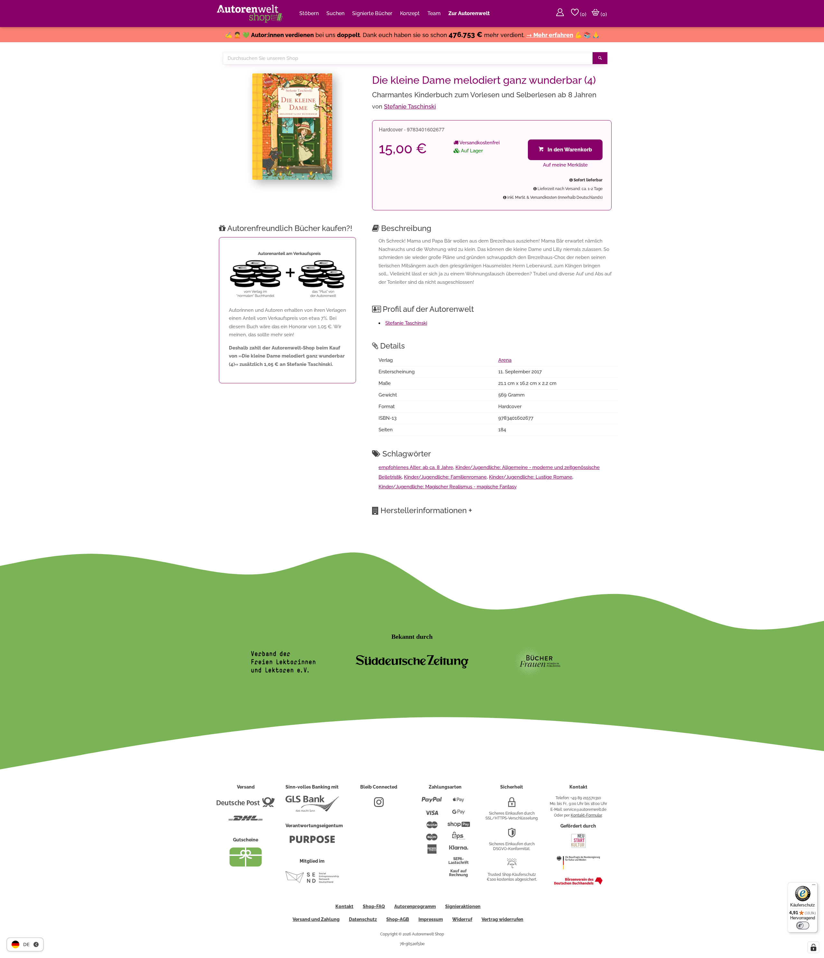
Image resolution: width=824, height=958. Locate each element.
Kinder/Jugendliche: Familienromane (445, 477)
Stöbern (309, 13)
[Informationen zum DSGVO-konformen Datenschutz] (512, 835)
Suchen (335, 13)
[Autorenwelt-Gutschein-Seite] (245, 865)
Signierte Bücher (372, 13)
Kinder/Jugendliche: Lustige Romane (530, 477)
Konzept (410, 13)
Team (434, 13)
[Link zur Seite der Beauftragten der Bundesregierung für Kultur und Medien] (578, 873)
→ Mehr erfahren (549, 35)
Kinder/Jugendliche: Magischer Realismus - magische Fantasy (448, 487)
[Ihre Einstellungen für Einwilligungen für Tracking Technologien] (813, 947)
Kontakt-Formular (586, 815)
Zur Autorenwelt (469, 13)
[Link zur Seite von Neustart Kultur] (578, 847)
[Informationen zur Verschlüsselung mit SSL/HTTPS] (512, 805)
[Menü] (814, 886)
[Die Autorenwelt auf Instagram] (379, 805)
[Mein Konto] (560, 13)
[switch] (802, 925)
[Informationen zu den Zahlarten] (432, 802)
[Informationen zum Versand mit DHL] (246, 821)
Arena (504, 360)
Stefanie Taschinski (410, 106)
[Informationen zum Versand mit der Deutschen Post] (246, 805)
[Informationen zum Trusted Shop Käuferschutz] (512, 866)
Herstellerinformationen (426, 510)
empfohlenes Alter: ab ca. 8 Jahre (416, 467)
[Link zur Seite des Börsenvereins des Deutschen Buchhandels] (578, 883)
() (582, 14)
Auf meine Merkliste (565, 165)
